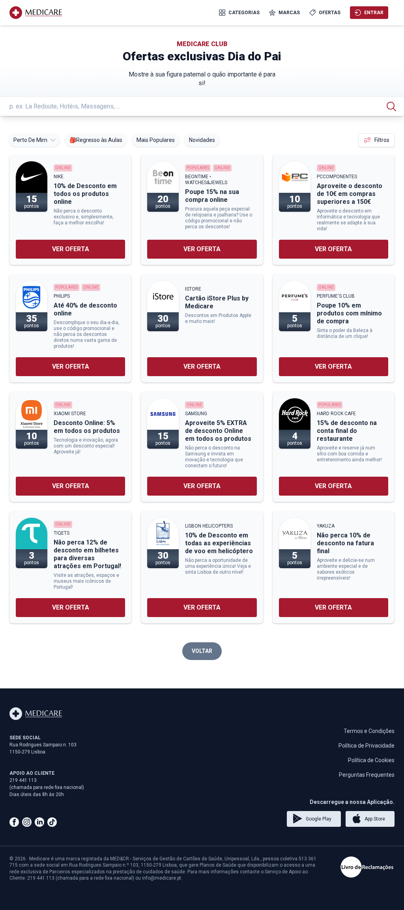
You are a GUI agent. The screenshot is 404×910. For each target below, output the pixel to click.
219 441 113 (23, 780)
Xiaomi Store (70, 413)
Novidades (202, 140)
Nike (59, 176)
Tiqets (61, 533)
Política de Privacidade (367, 745)
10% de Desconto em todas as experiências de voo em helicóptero (219, 543)
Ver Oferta (70, 249)
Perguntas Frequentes (367, 775)
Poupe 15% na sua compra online (212, 195)
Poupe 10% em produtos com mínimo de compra (349, 313)
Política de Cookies (371, 760)
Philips (62, 296)
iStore (193, 289)
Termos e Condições (369, 731)
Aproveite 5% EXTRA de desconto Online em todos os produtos (218, 430)
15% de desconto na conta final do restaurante (347, 430)
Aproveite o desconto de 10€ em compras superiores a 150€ (349, 193)
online (63, 168)
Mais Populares (156, 140)
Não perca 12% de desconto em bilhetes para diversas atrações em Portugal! (87, 554)
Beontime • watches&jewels (206, 179)
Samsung (196, 413)
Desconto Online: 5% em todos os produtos (87, 426)
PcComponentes (337, 176)
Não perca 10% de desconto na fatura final (345, 543)
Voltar (202, 651)
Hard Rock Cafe (336, 413)
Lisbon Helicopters (209, 526)
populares (198, 168)
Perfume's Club (336, 296)
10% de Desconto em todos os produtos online (85, 193)
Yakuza (326, 526)
